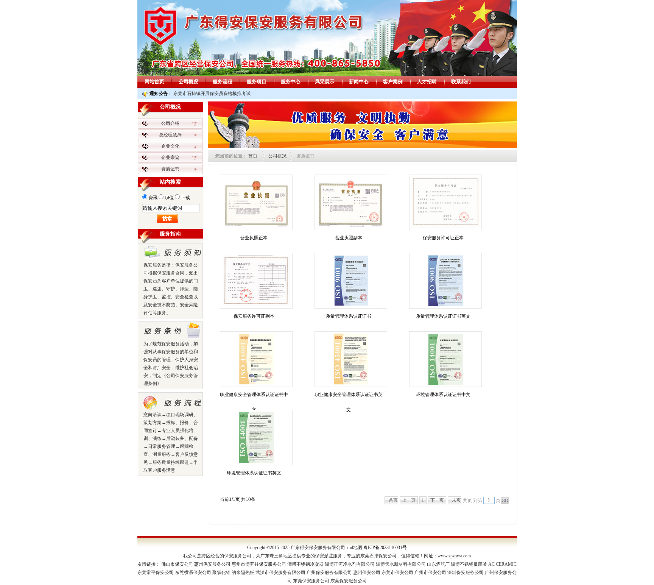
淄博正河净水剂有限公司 (350, 564)
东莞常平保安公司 (155, 572)
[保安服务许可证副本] (256, 281)
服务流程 (222, 81)
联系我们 (461, 81)
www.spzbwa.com (454, 555)
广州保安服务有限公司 (329, 572)
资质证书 (170, 169)
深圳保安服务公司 (465, 572)
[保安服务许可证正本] (445, 202)
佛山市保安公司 (177, 564)
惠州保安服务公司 (212, 564)
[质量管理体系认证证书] (351, 281)
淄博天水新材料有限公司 (401, 564)
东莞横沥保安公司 (193, 572)
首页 (252, 156)
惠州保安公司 (366, 572)
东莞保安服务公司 (311, 580)
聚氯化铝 (221, 572)
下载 (185, 197)
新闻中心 (359, 81)
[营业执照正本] (256, 202)
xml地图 (354, 547)
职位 (169, 197)
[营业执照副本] (351, 202)
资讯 (152, 197)
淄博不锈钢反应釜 (469, 564)
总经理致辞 (170, 134)
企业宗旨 (170, 157)
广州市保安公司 (430, 572)
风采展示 (325, 81)
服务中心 (291, 81)
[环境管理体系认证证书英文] (256, 437)
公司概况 (188, 81)
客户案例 (393, 81)
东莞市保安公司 (397, 572)
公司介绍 (170, 123)
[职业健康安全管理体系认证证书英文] (351, 359)
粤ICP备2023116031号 (385, 547)
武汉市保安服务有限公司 (280, 572)
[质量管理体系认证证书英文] (445, 281)
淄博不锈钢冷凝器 (305, 564)
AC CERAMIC (502, 564)
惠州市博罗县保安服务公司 (259, 564)
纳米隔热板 (243, 572)
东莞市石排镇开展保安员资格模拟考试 (212, 93)
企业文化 (170, 146)
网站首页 (154, 81)
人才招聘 (427, 81)
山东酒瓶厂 (438, 564)
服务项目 (256, 81)
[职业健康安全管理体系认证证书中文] (256, 359)
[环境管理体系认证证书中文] (445, 359)
